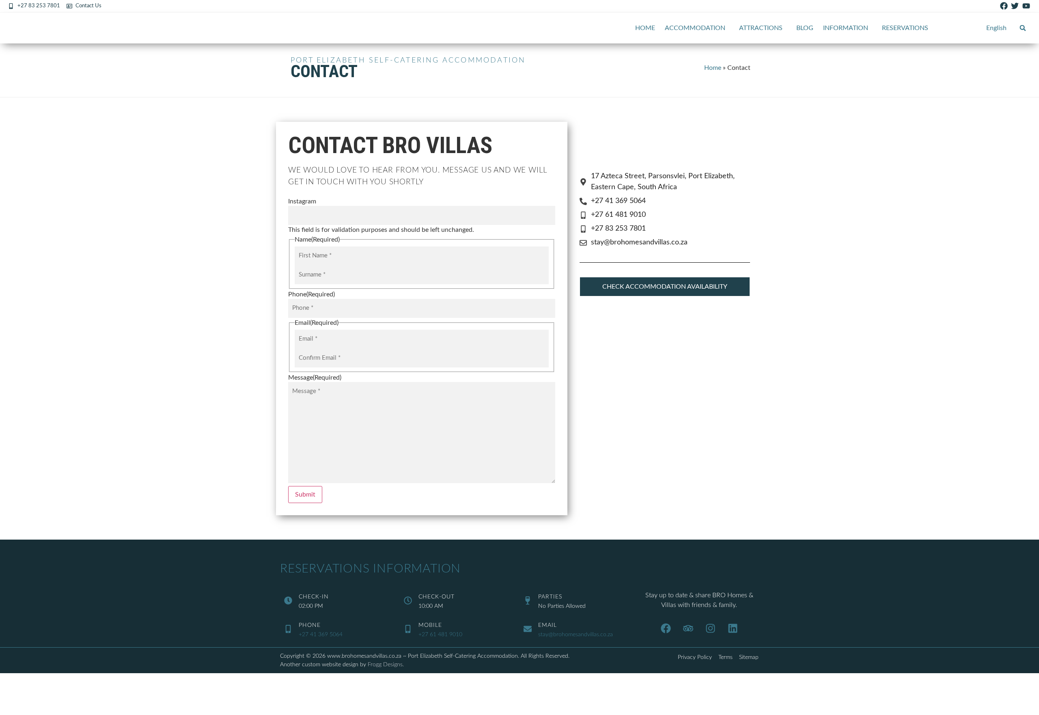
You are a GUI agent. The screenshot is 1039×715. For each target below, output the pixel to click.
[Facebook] (665, 628)
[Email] (528, 629)
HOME (645, 28)
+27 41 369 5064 (321, 634)
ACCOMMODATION (695, 28)
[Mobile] (408, 629)
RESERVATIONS (905, 28)
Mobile (430, 625)
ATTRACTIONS (760, 28)
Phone (310, 625)
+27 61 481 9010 (440, 634)
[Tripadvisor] (688, 628)
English (996, 28)
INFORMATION (845, 28)
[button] (1023, 28)
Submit (305, 494)
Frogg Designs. (386, 664)
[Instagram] (710, 628)
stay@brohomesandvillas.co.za (575, 634)
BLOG (804, 28)
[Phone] (288, 629)
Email (547, 625)
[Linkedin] (732, 628)
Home (712, 68)
